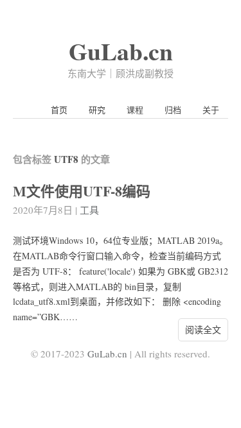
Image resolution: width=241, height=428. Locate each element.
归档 (173, 110)
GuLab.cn (121, 51)
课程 (135, 110)
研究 (97, 110)
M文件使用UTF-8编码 (81, 190)
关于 (210, 110)
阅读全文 (203, 329)
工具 (89, 209)
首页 (59, 110)
